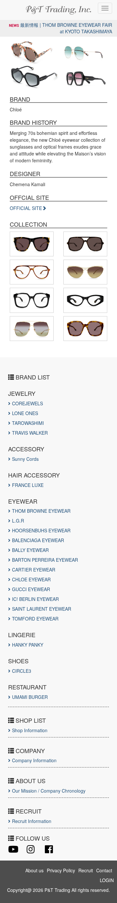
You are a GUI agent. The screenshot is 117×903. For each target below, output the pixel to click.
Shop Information (29, 730)
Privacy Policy (61, 870)
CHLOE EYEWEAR (31, 579)
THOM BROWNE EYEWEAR (41, 511)
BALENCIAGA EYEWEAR (38, 540)
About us (34, 870)
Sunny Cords (25, 459)
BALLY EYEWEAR (30, 550)
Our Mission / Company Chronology (48, 790)
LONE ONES (25, 413)
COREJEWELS (27, 403)
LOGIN (107, 880)
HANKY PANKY (27, 644)
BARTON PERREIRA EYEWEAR (45, 559)
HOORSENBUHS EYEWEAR (41, 530)
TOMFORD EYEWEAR (35, 618)
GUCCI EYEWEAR (31, 589)
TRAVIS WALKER (30, 432)
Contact (104, 870)
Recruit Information (31, 821)
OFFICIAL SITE (26, 208)
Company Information (34, 760)
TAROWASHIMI (28, 423)
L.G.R (18, 520)
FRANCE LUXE (28, 485)
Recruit (85, 870)
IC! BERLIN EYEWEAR (35, 599)
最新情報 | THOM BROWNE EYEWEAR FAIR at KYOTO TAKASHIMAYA (66, 28)
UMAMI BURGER (30, 697)
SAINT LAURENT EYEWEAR (41, 608)
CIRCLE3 (21, 671)
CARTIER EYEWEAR (33, 569)
